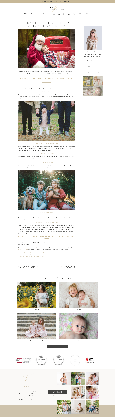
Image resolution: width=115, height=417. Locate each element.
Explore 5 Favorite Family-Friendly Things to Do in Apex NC (33, 256)
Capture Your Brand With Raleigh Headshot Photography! (65, 267)
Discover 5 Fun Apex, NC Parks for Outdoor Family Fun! (32, 254)
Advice (46, 20)
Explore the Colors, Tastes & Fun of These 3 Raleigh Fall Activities (29, 267)
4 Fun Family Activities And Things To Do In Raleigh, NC (32, 252)
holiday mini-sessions (23, 249)
